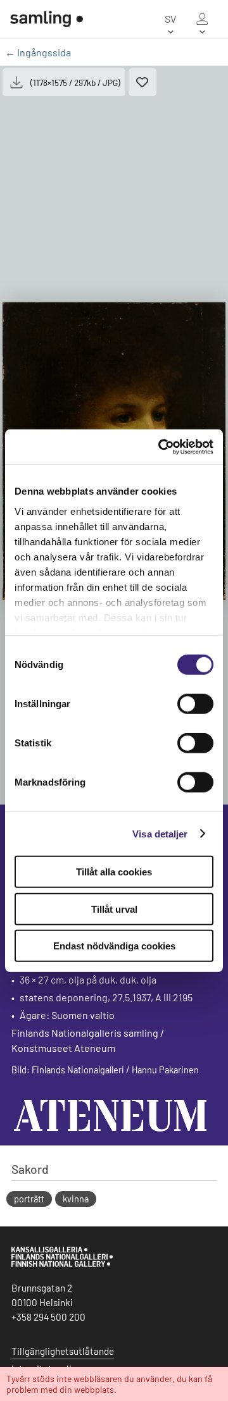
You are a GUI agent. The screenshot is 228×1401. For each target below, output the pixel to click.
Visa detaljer (159, 833)
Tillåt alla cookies (114, 872)
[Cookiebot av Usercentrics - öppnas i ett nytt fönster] (160, 446)
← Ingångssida (38, 52)
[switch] (195, 704)
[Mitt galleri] (202, 19)
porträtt (29, 1199)
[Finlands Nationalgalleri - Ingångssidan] (41, 19)
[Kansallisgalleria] (62, 1264)
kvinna (76, 1199)
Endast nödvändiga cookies (114, 946)
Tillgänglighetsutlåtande (62, 1351)
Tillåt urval (114, 908)
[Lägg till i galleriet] (142, 82)
